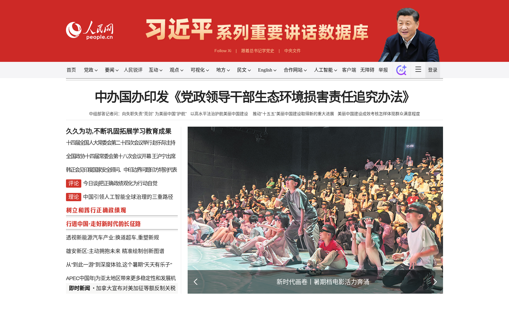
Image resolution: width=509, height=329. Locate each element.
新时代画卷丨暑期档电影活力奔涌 (323, 281)
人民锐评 (133, 69)
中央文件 (292, 50)
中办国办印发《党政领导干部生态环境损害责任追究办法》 (255, 97)
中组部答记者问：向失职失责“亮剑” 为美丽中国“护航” (138, 113)
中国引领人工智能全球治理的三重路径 (128, 197)
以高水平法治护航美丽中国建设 (219, 113)
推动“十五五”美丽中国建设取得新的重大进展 (293, 113)
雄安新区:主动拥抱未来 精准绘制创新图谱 (115, 251)
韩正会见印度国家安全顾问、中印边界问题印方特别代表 (121, 170)
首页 (71, 69)
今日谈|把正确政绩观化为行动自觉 (120, 183)
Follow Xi (222, 50)
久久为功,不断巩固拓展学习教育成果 (118, 131)
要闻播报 (220, 321)
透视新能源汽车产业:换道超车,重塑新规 (112, 238)
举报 (383, 69)
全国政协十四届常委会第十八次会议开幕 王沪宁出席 (120, 156)
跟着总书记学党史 (257, 50)
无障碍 (367, 69)
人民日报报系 (85, 321)
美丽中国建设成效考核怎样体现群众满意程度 (379, 113)
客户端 (349, 69)
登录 (432, 69)
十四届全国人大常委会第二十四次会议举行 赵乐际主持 (120, 143)
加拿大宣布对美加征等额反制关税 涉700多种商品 (154, 288)
